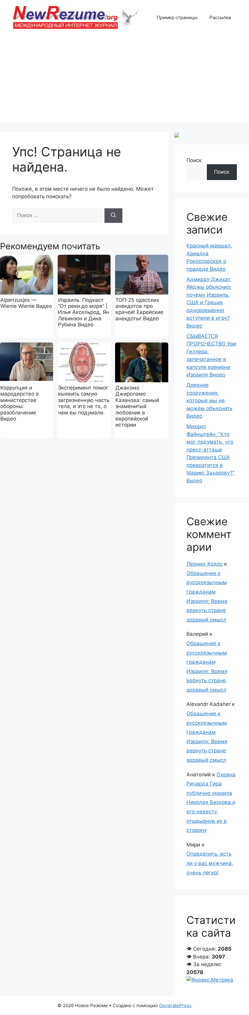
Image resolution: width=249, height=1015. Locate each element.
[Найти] (113, 215)
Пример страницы (177, 17)
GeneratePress (175, 1005)
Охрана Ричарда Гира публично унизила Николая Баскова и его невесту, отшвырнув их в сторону (210, 802)
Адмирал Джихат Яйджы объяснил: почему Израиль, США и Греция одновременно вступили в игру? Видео (208, 302)
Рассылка (220, 17)
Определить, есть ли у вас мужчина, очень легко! (209, 863)
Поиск (194, 160)
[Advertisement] (124, 80)
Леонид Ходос (204, 564)
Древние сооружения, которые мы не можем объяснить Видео (209, 400)
